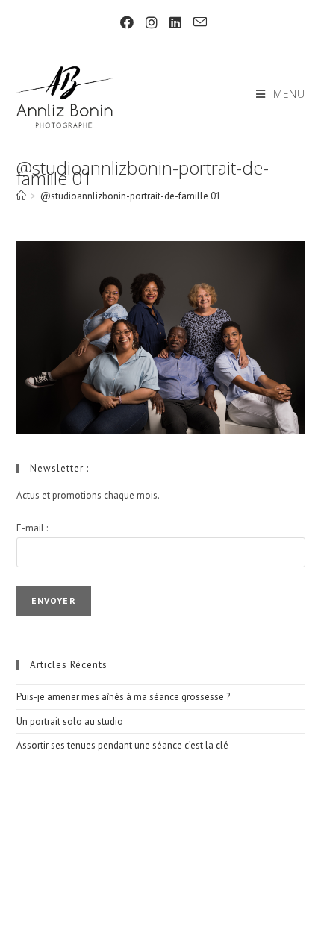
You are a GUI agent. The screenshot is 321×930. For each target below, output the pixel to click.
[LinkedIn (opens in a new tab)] (175, 23)
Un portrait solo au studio (69, 721)
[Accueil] (21, 196)
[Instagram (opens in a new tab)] (151, 23)
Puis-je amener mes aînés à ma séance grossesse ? (123, 696)
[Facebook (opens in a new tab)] (127, 23)
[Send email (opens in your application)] (197, 22)
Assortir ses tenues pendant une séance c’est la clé (122, 745)
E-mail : (32, 528)
